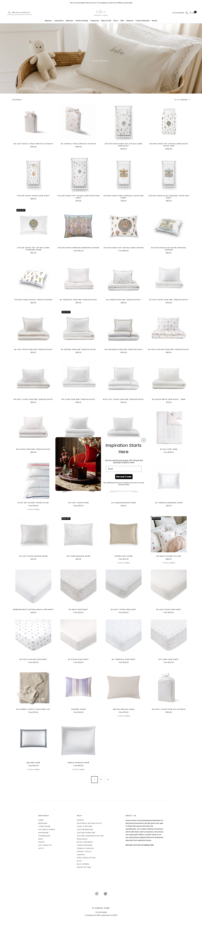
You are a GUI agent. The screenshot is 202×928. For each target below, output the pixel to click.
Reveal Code (123, 476)
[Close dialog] (144, 440)
